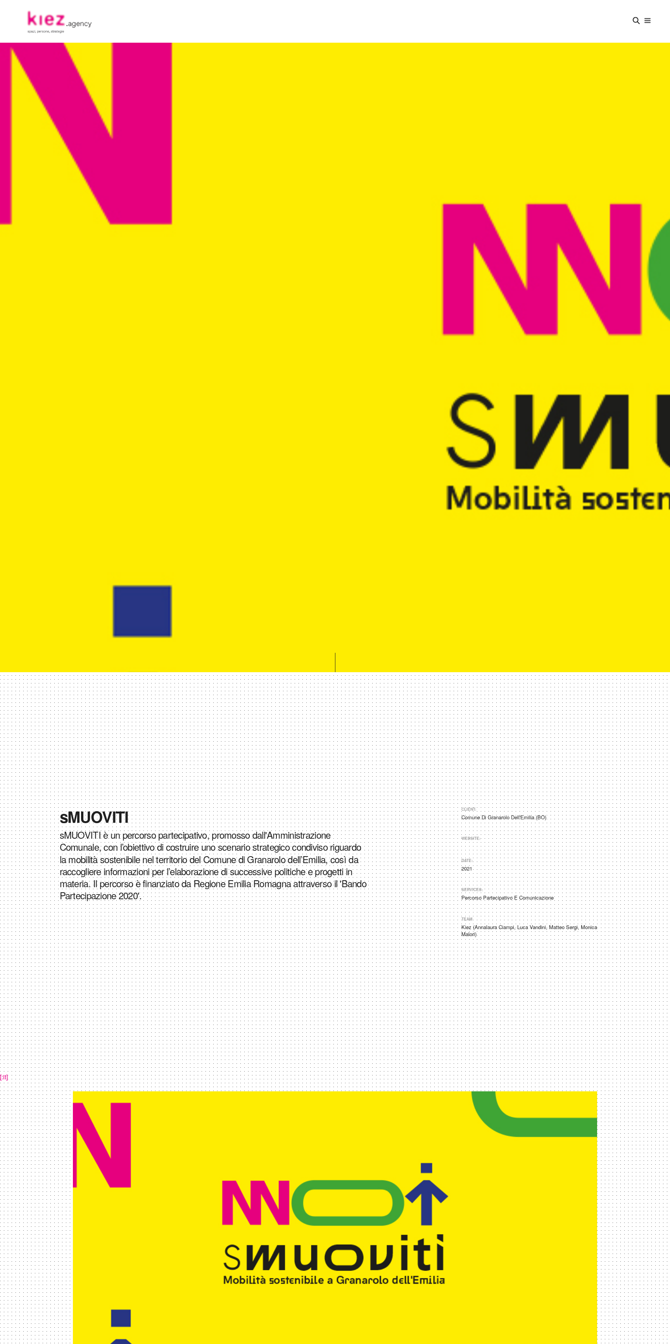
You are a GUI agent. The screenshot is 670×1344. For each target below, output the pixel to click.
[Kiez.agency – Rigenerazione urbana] (58, 21)
